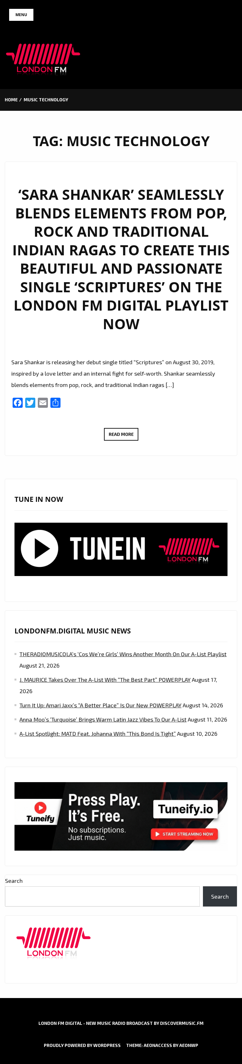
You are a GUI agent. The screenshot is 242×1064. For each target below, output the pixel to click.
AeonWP (188, 1045)
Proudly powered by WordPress (82, 1045)
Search (14, 880)
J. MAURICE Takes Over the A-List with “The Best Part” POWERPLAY (105, 679)
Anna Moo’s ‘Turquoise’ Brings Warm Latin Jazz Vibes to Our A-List (103, 719)
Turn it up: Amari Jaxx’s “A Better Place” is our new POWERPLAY (101, 705)
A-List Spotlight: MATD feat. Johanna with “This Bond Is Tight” (98, 733)
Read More (123, 436)
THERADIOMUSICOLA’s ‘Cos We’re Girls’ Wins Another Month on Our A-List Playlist (123, 654)
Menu (21, 14)
